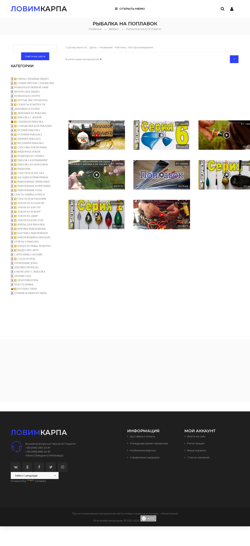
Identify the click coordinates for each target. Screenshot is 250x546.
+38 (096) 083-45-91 (37, 447)
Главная (95, 29)
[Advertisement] (152, 91)
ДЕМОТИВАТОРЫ (27, 280)
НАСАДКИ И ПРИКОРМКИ (32, 177)
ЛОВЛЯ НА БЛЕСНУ (29, 207)
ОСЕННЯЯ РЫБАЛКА (29, 134)
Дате (92, 47)
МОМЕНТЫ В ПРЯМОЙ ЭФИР (31, 87)
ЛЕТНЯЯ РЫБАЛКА (28, 130)
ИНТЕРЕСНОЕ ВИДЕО (27, 91)
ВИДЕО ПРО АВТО (28, 250)
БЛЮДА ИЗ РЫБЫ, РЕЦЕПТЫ (34, 245)
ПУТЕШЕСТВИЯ (27, 288)
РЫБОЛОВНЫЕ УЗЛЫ (29, 190)
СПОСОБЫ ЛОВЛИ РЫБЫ (32, 147)
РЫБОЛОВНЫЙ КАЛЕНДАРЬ (33, 237)
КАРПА (39, 8)
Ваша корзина (196, 450)
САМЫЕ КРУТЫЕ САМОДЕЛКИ (35, 83)
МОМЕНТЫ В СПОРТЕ (27, 95)
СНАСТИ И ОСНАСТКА (30, 173)
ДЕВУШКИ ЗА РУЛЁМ (27, 108)
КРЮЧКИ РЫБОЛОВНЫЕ (31, 228)
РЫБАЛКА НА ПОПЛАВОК (141, 29)
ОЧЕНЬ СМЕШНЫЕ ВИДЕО (33, 78)
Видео (114, 29)
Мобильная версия (142, 450)
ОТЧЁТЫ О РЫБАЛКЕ (26, 241)
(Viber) (29, 455)
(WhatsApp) (55, 455)
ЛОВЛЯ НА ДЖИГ (27, 215)
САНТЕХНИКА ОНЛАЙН (28, 254)
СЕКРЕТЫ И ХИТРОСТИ (31, 104)
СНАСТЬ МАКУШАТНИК (31, 198)
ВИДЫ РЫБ (23, 168)
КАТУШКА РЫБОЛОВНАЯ (32, 233)
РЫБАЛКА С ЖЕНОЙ (29, 117)
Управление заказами (144, 457)
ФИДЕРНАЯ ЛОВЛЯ (28, 151)
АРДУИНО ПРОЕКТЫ (26, 267)
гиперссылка (133, 513)
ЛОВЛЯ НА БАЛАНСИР (30, 203)
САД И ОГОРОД (26, 258)
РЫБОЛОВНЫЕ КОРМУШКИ (33, 185)
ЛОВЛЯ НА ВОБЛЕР (28, 211)
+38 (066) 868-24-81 (37, 451)
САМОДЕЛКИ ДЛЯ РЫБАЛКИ (34, 125)
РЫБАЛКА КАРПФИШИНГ (32, 160)
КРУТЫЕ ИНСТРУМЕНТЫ (32, 100)
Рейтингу (121, 47)
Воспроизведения (141, 47)
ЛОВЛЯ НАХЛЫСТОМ (30, 220)
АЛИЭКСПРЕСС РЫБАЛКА (29, 271)
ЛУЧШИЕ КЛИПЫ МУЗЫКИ (30, 293)
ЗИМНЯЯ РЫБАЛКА (29, 138)
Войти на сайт (196, 436)
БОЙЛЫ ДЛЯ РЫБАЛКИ (31, 224)
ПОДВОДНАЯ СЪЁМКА (30, 155)
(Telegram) (41, 455)
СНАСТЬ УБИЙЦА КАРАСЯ (29, 194)
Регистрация (195, 443)
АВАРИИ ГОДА (22, 275)
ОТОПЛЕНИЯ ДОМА (26, 263)
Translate (40, 480)
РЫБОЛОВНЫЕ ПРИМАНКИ (33, 181)
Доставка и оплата (142, 436)
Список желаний (198, 457)
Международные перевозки (148, 443)
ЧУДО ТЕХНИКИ (23, 284)
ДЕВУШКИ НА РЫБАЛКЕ (31, 113)
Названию (106, 47)
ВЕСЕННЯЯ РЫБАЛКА (30, 143)
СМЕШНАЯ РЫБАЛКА (30, 121)
